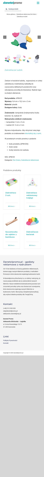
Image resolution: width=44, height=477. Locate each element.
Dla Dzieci (16, 160)
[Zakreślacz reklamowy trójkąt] (32, 182)
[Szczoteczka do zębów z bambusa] (11, 221)
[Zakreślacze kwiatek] (32, 221)
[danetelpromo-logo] (12, 2)
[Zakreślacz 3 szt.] (11, 182)
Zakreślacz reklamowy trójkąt (31, 195)
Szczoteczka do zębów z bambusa (11, 234)
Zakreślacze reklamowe (30, 160)
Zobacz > (12, 206)
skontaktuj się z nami (33, 133)
